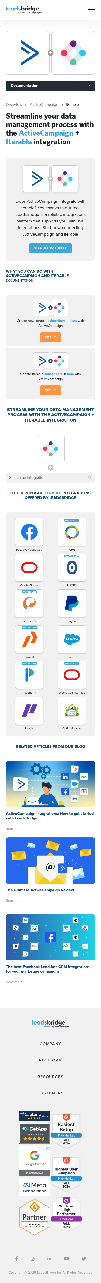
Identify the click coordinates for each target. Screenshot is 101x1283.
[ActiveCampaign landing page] (28, 53)
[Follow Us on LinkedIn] (49, 1259)
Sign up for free (50, 248)
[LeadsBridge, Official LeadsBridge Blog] (24, 9)
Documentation (24, 85)
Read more (14, 828)
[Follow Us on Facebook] (16, 1259)
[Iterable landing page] (73, 53)
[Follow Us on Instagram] (33, 1259)
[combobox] (50, 478)
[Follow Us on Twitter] (84, 1259)
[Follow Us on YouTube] (66, 1259)
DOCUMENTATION (19, 280)
